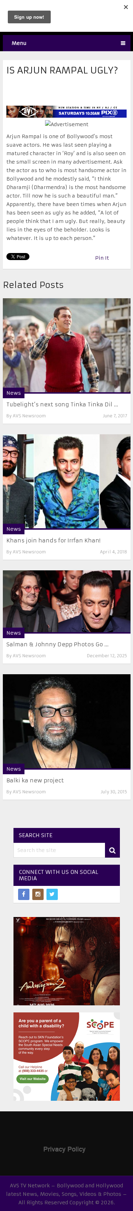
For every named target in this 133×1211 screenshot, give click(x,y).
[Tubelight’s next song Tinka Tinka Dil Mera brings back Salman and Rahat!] (67, 346)
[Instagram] (38, 894)
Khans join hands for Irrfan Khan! (53, 540)
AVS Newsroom (29, 415)
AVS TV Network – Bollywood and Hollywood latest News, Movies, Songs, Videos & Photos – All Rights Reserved (66, 1194)
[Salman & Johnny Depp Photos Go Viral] (67, 601)
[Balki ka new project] (67, 722)
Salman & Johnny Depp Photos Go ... (57, 644)
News (13, 393)
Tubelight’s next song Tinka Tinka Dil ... (62, 404)
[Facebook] (23, 894)
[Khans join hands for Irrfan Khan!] (67, 482)
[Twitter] (52, 894)
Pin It (102, 258)
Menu (19, 43)
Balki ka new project (35, 780)
